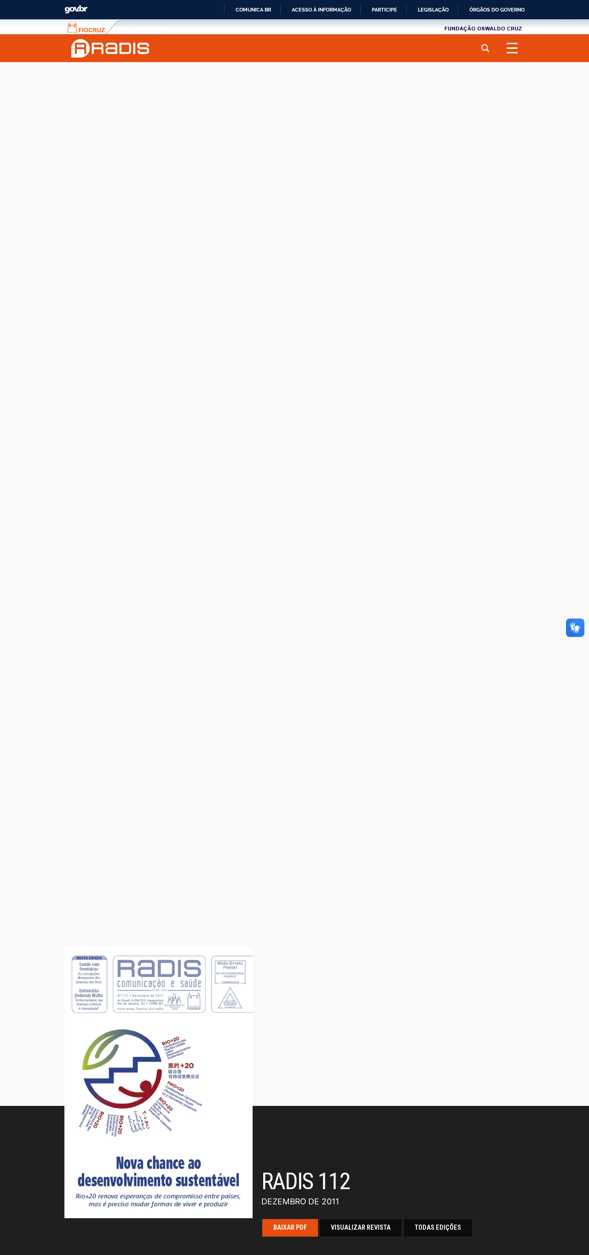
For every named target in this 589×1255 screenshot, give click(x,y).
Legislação (433, 9)
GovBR (75, 9)
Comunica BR (253, 9)
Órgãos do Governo (497, 9)
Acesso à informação (321, 9)
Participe (384, 9)
